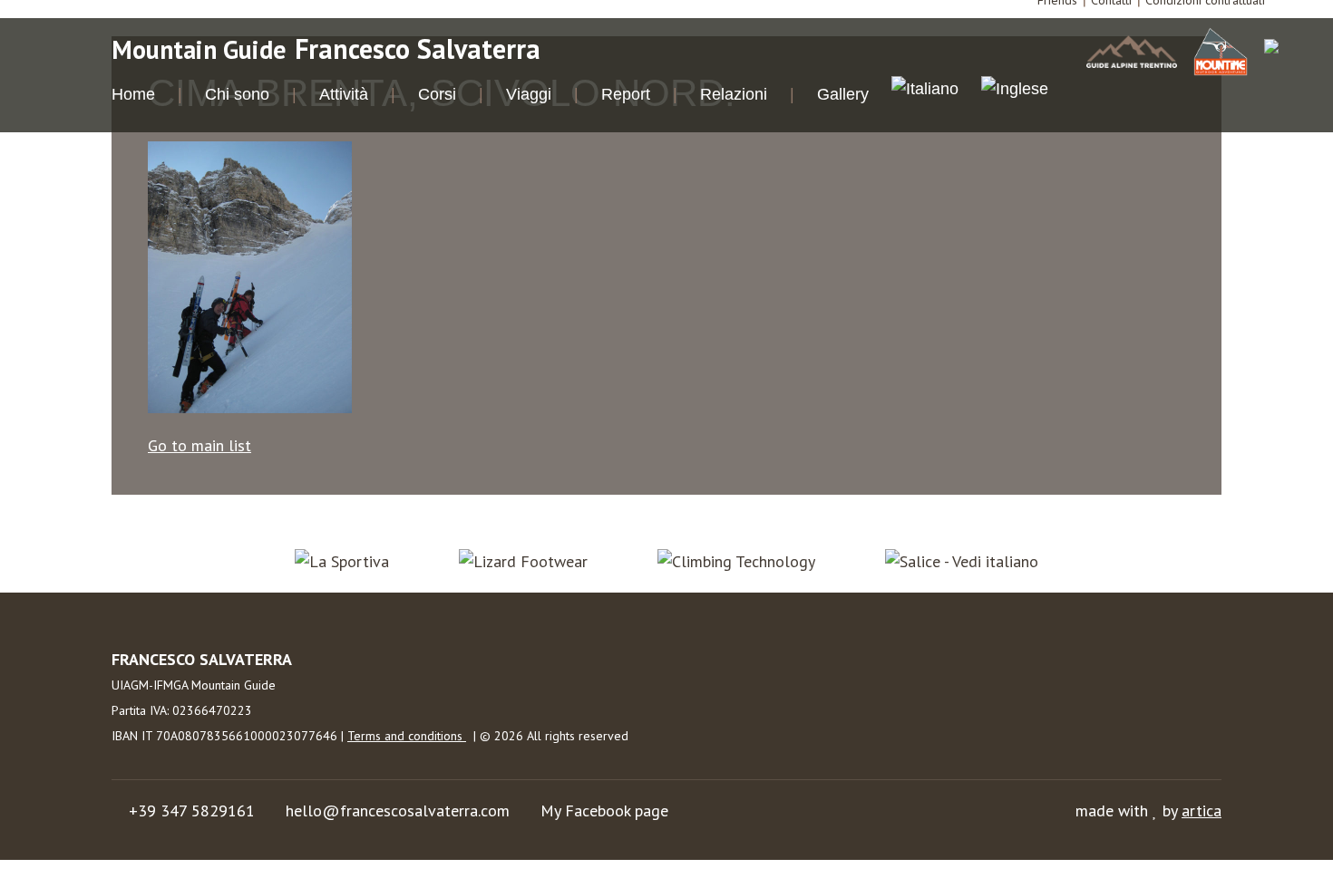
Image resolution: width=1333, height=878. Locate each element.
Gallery (843, 94)
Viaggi (528, 94)
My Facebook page (604, 810)
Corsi (437, 94)
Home (133, 94)
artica (1201, 810)
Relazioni (733, 94)
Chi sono (237, 94)
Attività (343, 94)
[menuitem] (924, 91)
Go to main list (199, 445)
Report (625, 94)
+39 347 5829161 (192, 810)
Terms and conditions (406, 736)
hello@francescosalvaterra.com (398, 810)
